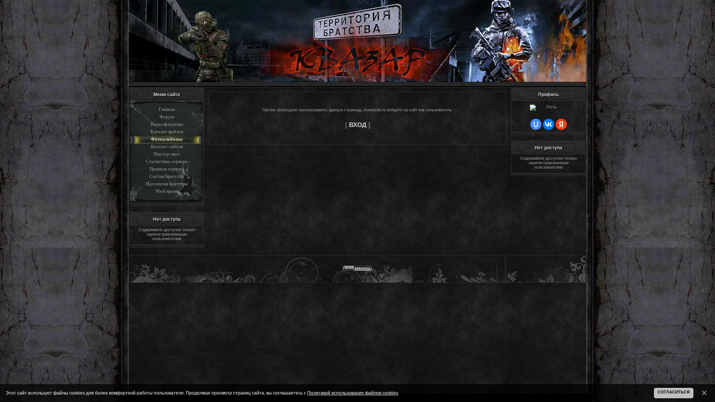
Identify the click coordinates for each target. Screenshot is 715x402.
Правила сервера (166, 169)
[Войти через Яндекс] (561, 124)
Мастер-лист (166, 154)
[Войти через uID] (535, 124)
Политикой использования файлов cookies (352, 392)
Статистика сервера (167, 161)
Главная (167, 109)
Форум (166, 116)
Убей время (167, 191)
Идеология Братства (167, 183)
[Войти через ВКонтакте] (548, 124)
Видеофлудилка (166, 124)
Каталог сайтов (167, 146)
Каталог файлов (166, 131)
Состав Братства (166, 176)
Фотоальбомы (166, 139)
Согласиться (674, 392)
